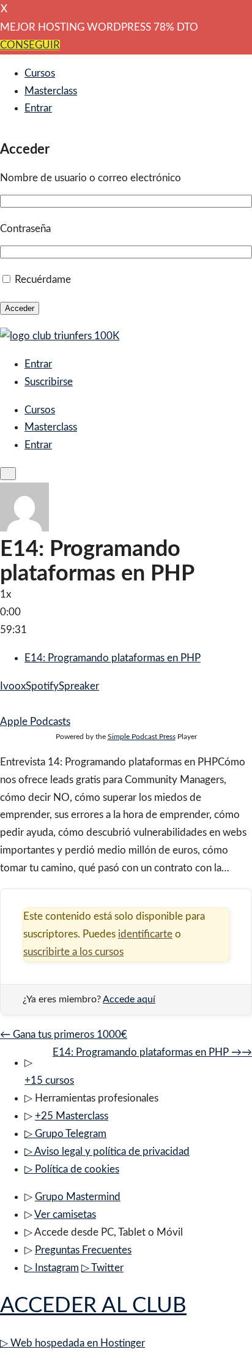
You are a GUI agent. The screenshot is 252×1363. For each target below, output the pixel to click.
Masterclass (50, 91)
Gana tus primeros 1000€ (63, 1034)
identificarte (145, 934)
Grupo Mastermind (77, 1197)
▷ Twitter (102, 1268)
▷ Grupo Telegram (65, 1133)
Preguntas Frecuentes (83, 1250)
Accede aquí (129, 999)
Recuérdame (43, 279)
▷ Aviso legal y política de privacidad (107, 1151)
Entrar (38, 108)
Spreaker (79, 686)
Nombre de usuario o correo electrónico (90, 178)
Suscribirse (48, 382)
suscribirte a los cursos (73, 952)
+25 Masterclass (71, 1116)
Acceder (19, 308)
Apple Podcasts (35, 721)
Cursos (39, 73)
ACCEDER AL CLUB (93, 1305)
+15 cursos (49, 1080)
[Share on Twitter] (14, 704)
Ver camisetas (65, 1214)
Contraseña (25, 228)
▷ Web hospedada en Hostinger (72, 1343)
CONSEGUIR (30, 45)
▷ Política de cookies (71, 1169)
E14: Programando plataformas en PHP (112, 658)
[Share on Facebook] (4, 704)
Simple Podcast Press (142, 736)
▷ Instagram (51, 1268)
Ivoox (13, 686)
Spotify (42, 686)
